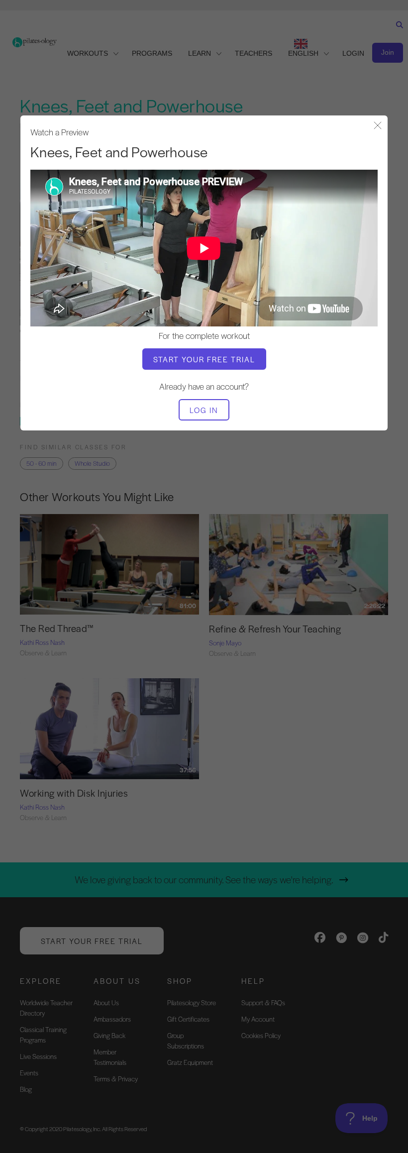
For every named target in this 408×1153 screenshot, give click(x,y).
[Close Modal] (378, 126)
